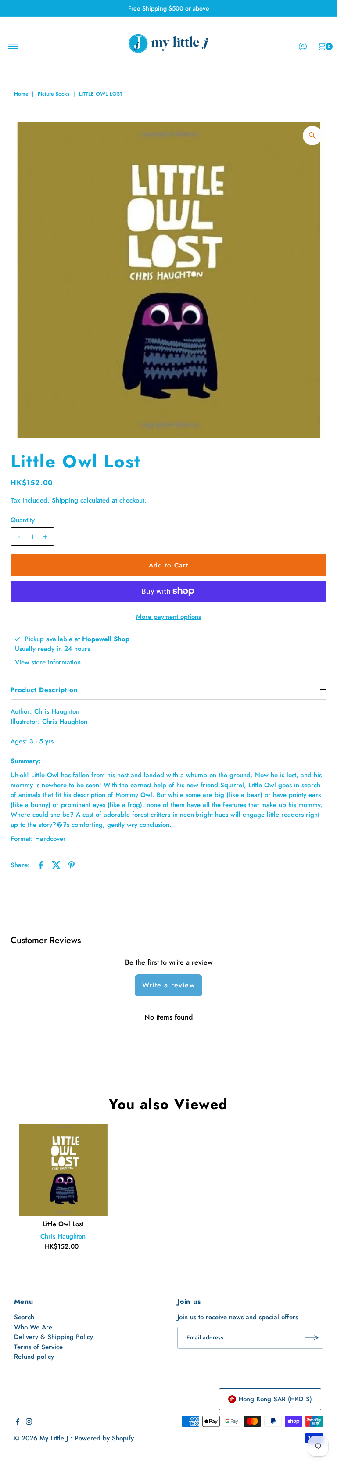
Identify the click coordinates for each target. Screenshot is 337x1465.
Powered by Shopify (104, 1438)
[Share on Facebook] (40, 864)
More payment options (168, 616)
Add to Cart (168, 565)
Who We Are (33, 1327)
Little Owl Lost (63, 1224)
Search (24, 1317)
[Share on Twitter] (56, 864)
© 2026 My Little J (41, 1438)
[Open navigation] (13, 46)
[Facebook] (18, 1422)
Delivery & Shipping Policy (53, 1337)
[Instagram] (29, 1422)
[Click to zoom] (312, 135)
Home (21, 94)
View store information (48, 662)
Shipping (65, 500)
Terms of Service (38, 1347)
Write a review (168, 985)
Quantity (23, 520)
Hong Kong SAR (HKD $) (275, 1399)
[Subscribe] (312, 1338)
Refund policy (34, 1356)
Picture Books (53, 94)
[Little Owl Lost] (63, 1170)
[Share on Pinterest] (71, 864)
